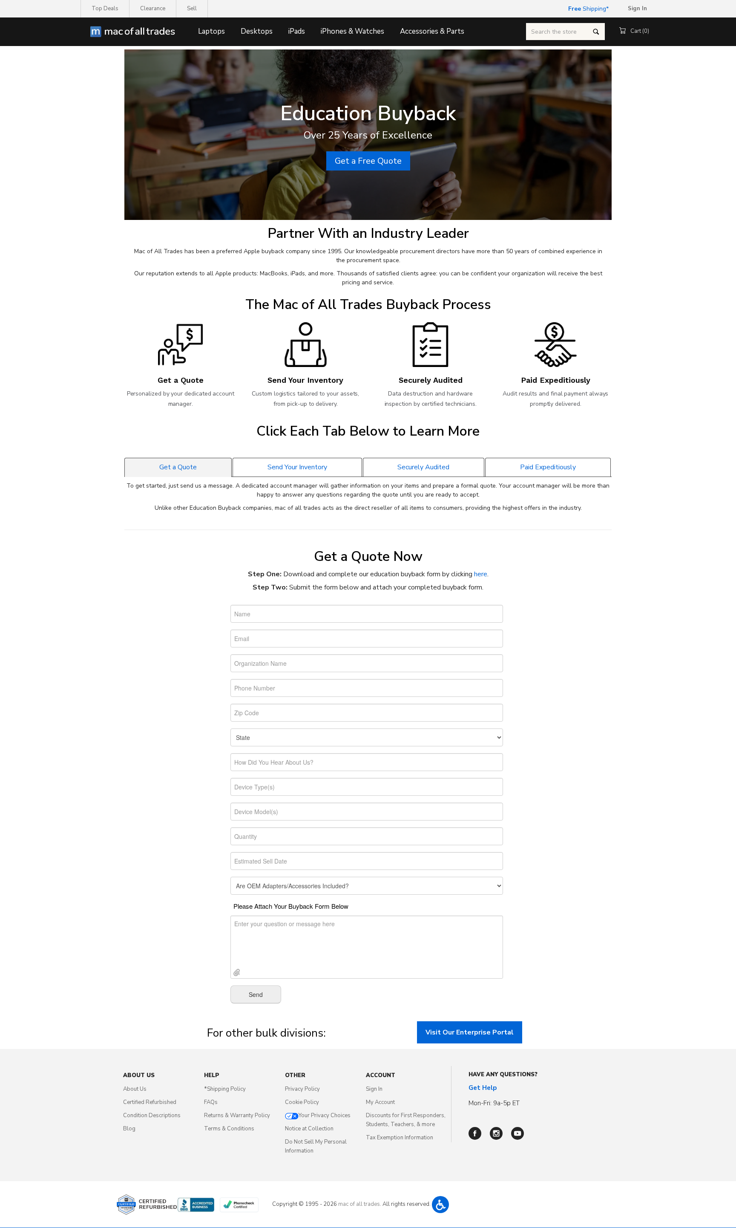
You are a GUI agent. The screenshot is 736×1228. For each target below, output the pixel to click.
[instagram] (496, 1133)
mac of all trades (359, 1204)
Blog (129, 1129)
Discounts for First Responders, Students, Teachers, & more (406, 1120)
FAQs (211, 1102)
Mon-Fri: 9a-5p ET (494, 1103)
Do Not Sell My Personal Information (316, 1146)
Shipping (587, 9)
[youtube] (517, 1133)
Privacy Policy (302, 1089)
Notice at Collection (309, 1129)
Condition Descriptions (152, 1115)
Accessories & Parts (432, 31)
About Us (135, 1089)
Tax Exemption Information (399, 1137)
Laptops (211, 31)
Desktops (257, 31)
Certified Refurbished (149, 1102)
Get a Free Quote (368, 161)
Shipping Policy (225, 1089)
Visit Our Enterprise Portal (470, 1032)
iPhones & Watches (352, 31)
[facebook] (475, 1133)
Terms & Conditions (229, 1129)
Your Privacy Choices (325, 1115)
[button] (440, 1204)
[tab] (178, 467)
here (480, 574)
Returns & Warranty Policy (237, 1115)
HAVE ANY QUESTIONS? (503, 1074)
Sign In (374, 1089)
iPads (296, 31)
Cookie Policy (302, 1102)
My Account (380, 1102)
